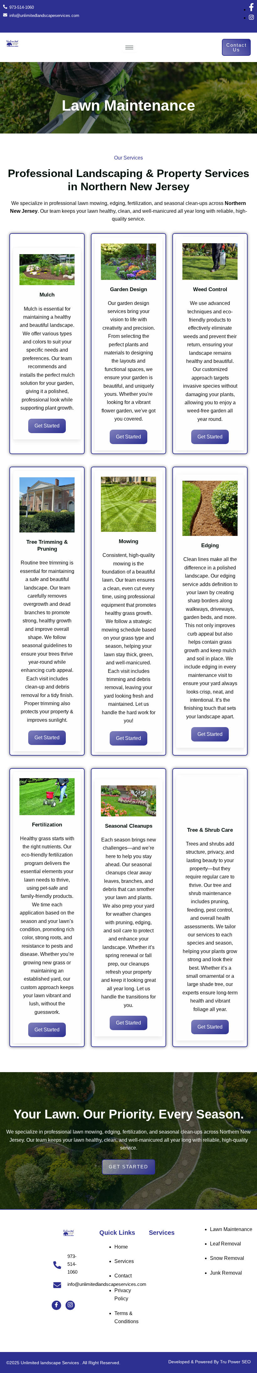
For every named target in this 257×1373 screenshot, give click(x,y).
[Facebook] (56, 1305)
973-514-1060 (72, 1264)
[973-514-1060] (57, 1265)
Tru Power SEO (235, 1361)
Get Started (47, 425)
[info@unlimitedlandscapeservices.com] (57, 1285)
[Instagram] (70, 1305)
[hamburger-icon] (129, 47)
